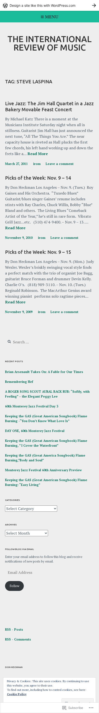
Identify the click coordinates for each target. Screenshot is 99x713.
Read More (37, 154)
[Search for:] (34, 342)
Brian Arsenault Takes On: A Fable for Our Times (44, 372)
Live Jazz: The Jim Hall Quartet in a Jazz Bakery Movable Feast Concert (49, 106)
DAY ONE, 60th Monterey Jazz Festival (34, 431)
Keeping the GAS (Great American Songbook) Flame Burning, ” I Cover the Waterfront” (46, 443)
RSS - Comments (18, 639)
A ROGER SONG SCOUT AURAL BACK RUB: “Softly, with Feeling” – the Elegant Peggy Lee (47, 394)
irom (37, 164)
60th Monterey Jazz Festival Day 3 (31, 406)
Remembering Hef (19, 381)
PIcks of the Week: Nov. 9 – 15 (38, 252)
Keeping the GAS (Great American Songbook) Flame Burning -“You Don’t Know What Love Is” (46, 418)
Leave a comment (60, 164)
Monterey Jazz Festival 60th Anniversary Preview (43, 470)
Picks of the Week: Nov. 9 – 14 (38, 178)
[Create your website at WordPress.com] (49, 5)
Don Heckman (14, 667)
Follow (14, 586)
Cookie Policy (16, 694)
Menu (51, 17)
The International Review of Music (49, 43)
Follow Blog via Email (19, 549)
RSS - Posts (14, 629)
